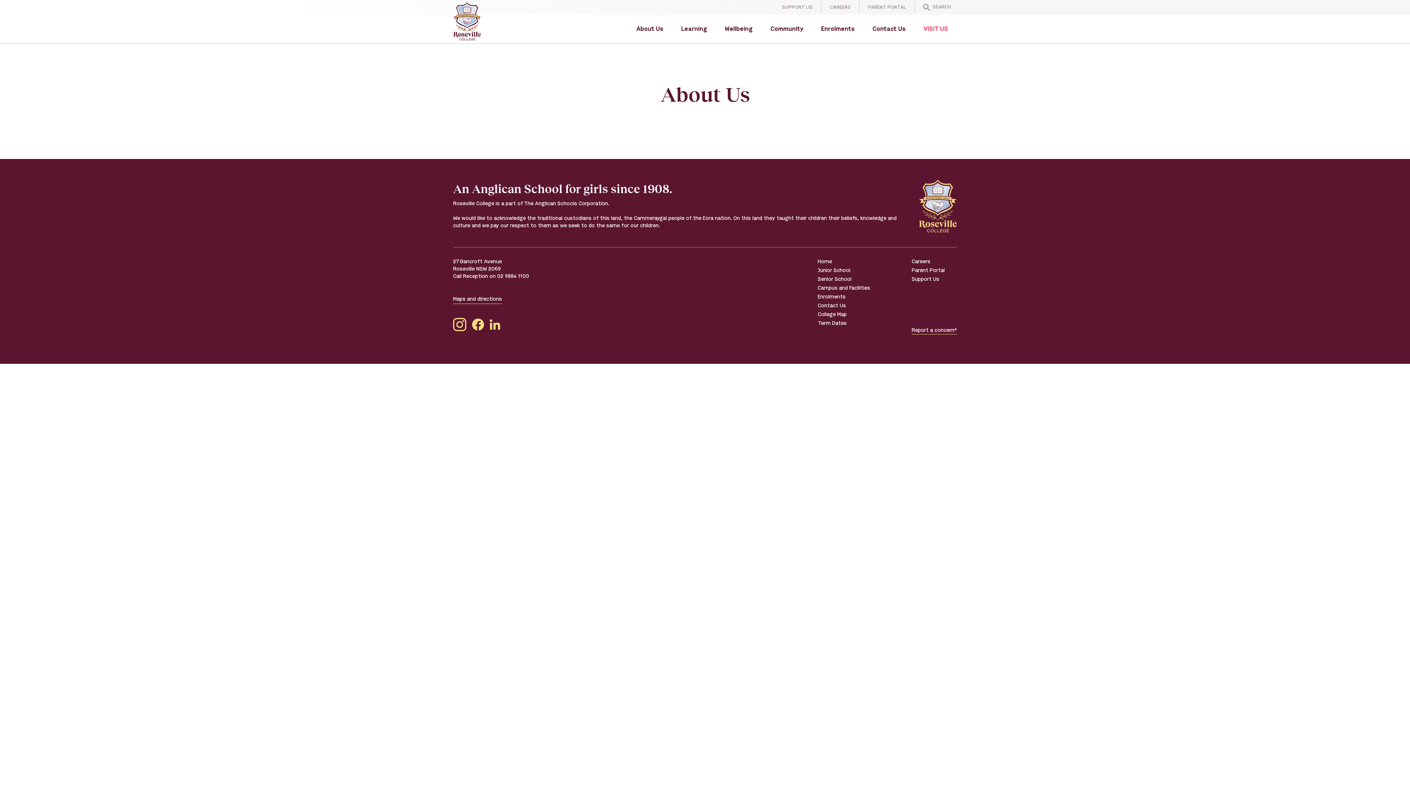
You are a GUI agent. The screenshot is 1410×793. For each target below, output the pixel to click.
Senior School (835, 279)
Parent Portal (887, 7)
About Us (650, 29)
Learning (694, 29)
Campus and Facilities (844, 288)
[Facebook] (478, 325)
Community (786, 29)
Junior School (834, 270)
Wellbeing (739, 29)
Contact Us (889, 29)
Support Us (797, 7)
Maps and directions (477, 299)
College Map (832, 314)
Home (825, 261)
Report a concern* (934, 330)
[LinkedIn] (495, 325)
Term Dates (832, 323)
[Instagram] (459, 326)
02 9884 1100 (513, 276)
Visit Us (935, 29)
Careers (840, 7)
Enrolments (838, 29)
